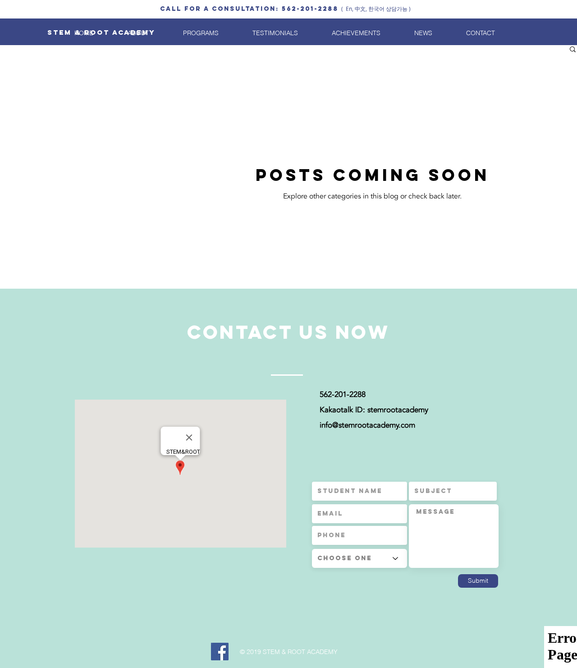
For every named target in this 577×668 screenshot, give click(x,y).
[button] (572, 50)
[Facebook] (220, 651)
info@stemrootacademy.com (367, 425)
